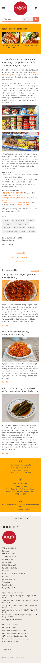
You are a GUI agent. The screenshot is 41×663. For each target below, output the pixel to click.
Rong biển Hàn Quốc (9, 568)
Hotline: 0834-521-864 (10, 642)
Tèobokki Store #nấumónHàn (12, 593)
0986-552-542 (23, 205)
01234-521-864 (16, 195)
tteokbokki (31, 231)
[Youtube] (7, 527)
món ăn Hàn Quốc (19, 227)
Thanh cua (6, 582)
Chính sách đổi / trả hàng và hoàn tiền (15, 633)
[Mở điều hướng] (3, 8)
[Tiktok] (17, 527)
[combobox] (12, 19)
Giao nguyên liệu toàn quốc (12, 620)
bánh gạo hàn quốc (22, 224)
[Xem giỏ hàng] (36, 8)
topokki (23, 231)
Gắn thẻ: (5, 217)
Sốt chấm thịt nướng (30, 45)
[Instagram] (10, 527)
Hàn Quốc (7, 227)
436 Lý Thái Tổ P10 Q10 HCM (12, 193)
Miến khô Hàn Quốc (9, 565)
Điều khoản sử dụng (9, 627)
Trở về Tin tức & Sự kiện (20, 257)
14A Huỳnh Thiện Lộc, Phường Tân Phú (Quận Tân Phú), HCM (20, 601)
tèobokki (31, 227)
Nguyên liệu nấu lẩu (9, 588)
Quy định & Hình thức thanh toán (14, 630)
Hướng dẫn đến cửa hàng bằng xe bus (15, 639)
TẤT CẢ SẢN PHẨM (9, 548)
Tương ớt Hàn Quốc (9, 556)
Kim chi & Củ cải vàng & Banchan (13, 573)
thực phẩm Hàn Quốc (10, 231)
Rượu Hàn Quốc (7, 585)
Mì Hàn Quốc (7, 562)
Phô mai (5, 576)
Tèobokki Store (19, 658)
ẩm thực (6, 220)
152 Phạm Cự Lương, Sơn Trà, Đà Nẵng (16, 198)
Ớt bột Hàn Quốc (8, 559)
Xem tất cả (35, 270)
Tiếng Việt (5, 649)
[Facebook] (4, 527)
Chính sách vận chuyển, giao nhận (14, 636)
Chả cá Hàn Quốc (8, 554)
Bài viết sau (21, 252)
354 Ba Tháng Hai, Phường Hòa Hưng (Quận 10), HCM (19, 597)
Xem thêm (5, 325)
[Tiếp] (38, 38)
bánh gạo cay (8, 224)
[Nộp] (36, 19)
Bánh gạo (5, 551)
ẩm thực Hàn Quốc (18, 220)
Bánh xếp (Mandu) (8, 579)
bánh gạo (30, 220)
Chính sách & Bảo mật (10, 625)
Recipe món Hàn (10, 270)
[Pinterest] (14, 527)
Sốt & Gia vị (6, 571)
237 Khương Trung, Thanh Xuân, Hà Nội (16, 202)
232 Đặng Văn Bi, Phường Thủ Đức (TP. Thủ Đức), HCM (19, 611)
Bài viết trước (20, 262)
